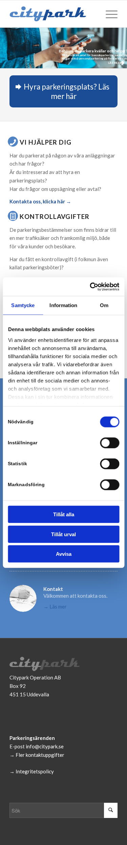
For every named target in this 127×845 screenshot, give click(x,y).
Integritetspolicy (35, 771)
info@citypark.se (45, 746)
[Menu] (108, 13)
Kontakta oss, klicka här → (40, 201)
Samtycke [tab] (23, 305)
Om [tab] (104, 305)
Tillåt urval (63, 534)
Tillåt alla (63, 514)
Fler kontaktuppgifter (40, 755)
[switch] (109, 443)
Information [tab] (63, 305)
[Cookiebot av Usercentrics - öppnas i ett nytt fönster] (90, 286)
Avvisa (63, 554)
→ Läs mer (55, 606)
